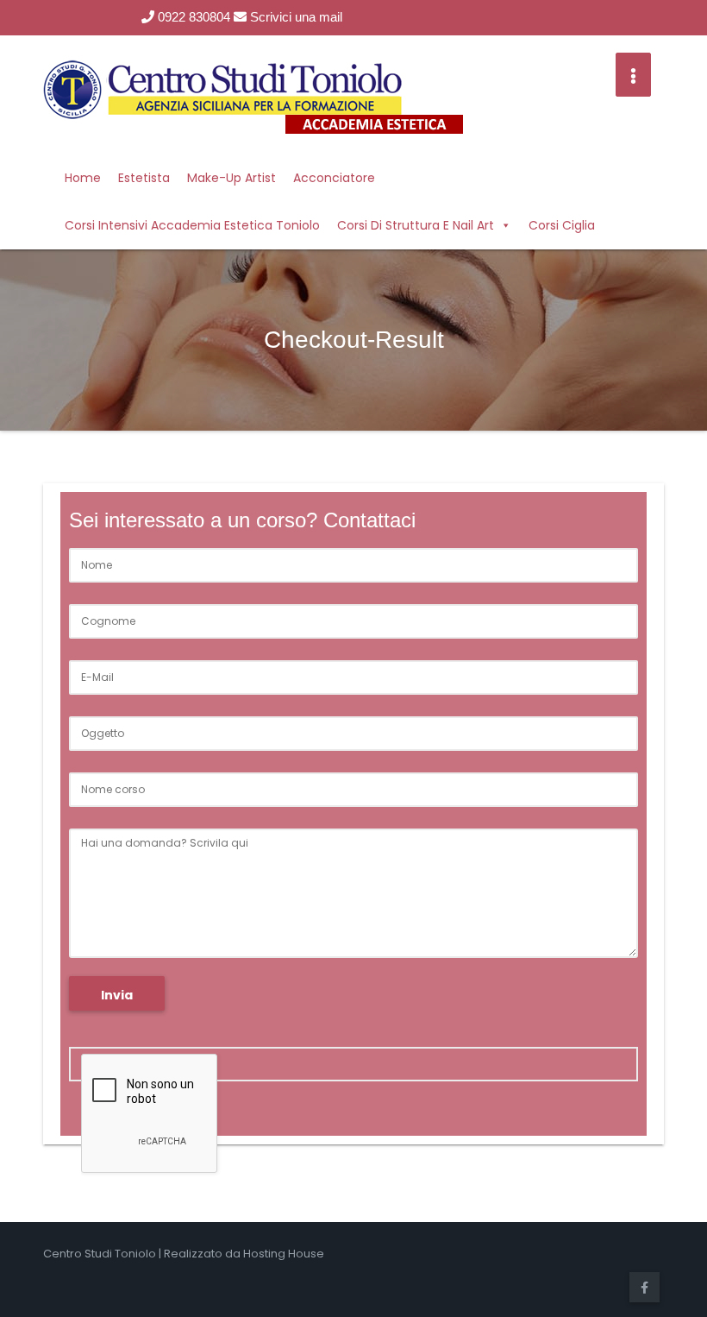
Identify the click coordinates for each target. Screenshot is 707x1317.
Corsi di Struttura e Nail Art (415, 225)
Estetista (144, 177)
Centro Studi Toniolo (99, 1253)
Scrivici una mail (294, 16)
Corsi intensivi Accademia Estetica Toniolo (192, 225)
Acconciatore (334, 177)
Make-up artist (231, 177)
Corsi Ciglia (562, 225)
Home (83, 177)
